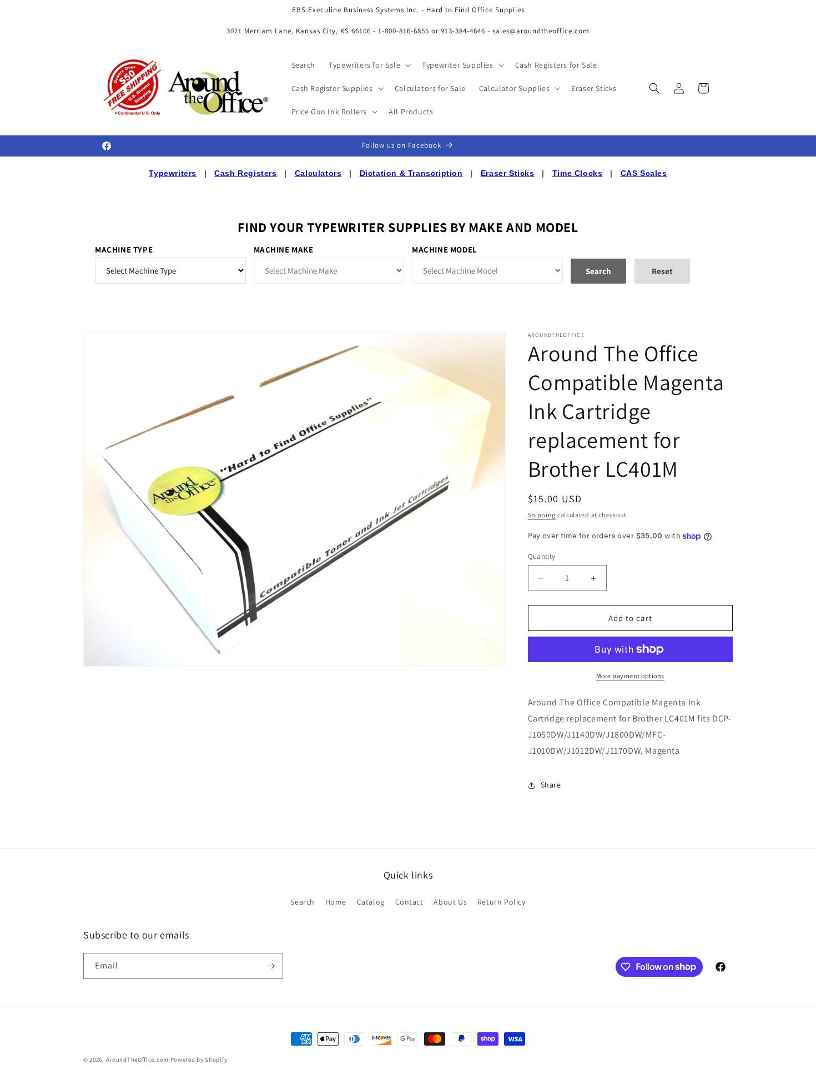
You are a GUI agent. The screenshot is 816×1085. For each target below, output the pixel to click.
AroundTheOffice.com (137, 1059)
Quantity (542, 556)
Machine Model (444, 249)
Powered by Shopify (199, 1059)
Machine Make (284, 249)
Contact (409, 902)
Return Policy (501, 902)
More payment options (630, 676)
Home (335, 902)
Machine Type (124, 249)
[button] (368, 65)
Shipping (542, 515)
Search (302, 902)
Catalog (371, 902)
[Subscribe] (270, 966)
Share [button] (551, 785)
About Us (450, 902)
